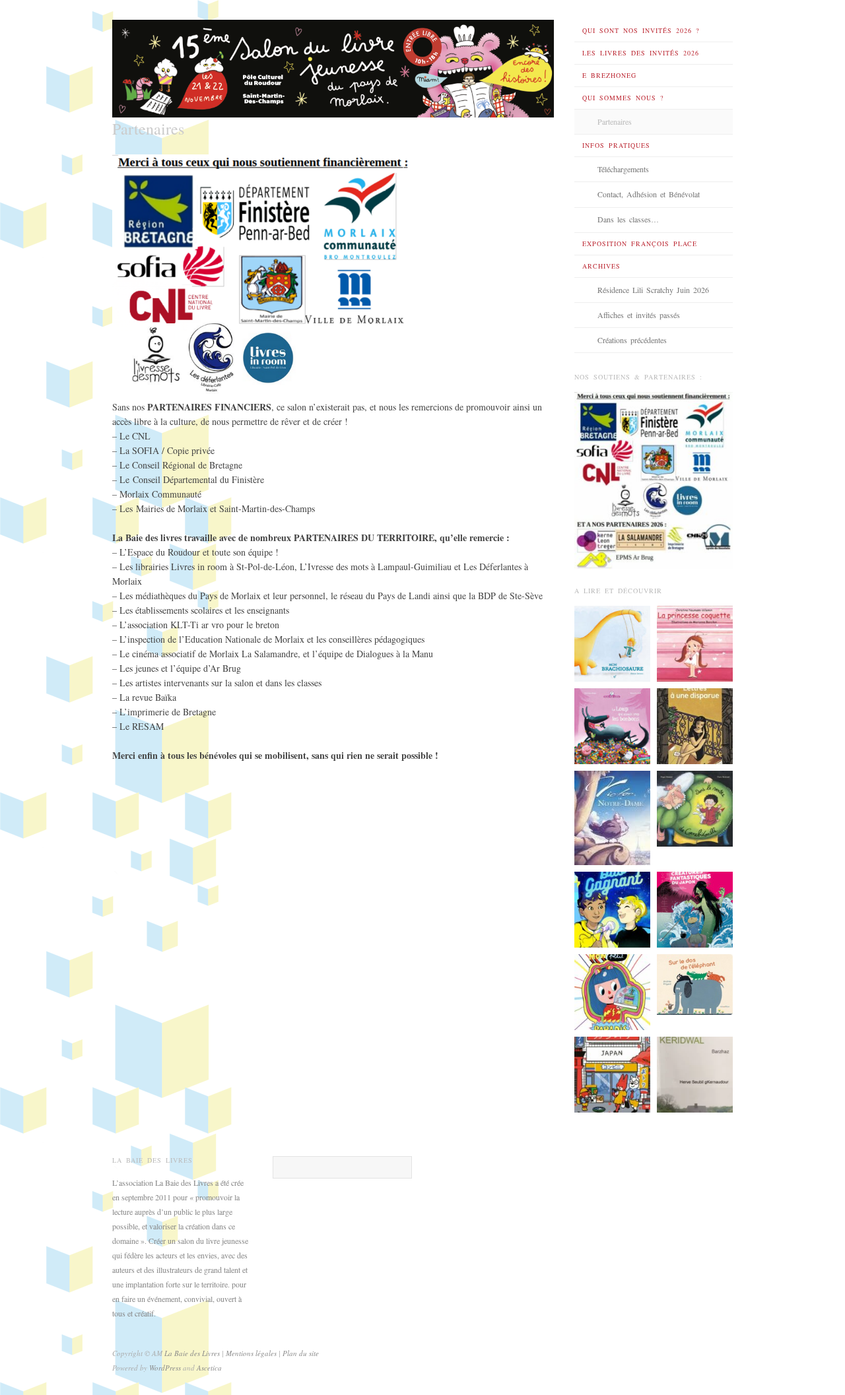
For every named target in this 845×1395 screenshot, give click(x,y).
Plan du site (301, 1353)
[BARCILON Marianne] (695, 642)
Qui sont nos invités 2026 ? (640, 30)
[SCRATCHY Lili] (612, 991)
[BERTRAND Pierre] (695, 807)
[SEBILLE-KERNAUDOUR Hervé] (695, 1073)
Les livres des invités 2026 (640, 52)
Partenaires (614, 121)
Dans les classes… (628, 219)
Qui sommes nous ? (622, 97)
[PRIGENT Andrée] (695, 983)
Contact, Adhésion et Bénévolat (648, 194)
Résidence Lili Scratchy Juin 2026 (653, 289)
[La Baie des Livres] (333, 65)
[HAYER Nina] (695, 908)
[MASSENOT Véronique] (695, 724)
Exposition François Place (639, 243)
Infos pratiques (616, 145)
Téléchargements (623, 169)
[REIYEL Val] (612, 816)
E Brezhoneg (609, 75)
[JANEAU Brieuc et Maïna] (612, 642)
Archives (601, 266)
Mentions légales (252, 1353)
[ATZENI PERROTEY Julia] (612, 1073)
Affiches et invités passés (638, 314)
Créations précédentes (632, 340)
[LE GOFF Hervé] (612, 724)
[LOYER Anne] (612, 908)
